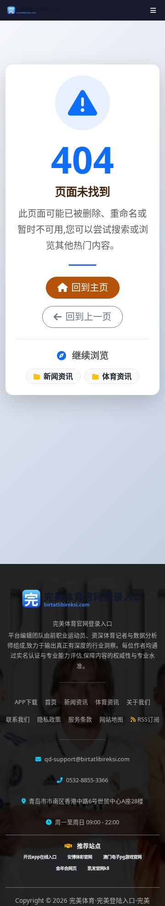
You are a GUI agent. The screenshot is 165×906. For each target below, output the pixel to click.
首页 (51, 702)
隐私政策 (49, 719)
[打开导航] (153, 10)
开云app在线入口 (39, 857)
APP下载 (26, 702)
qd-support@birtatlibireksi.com (86, 759)
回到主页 (90, 287)
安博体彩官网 (79, 857)
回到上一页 (88, 317)
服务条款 (80, 719)
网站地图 (111, 719)
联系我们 (18, 719)
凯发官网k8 (98, 868)
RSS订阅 (149, 719)
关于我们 (138, 702)
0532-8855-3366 (86, 780)
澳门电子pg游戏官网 (122, 857)
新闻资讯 (57, 376)
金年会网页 (66, 868)
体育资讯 (116, 376)
